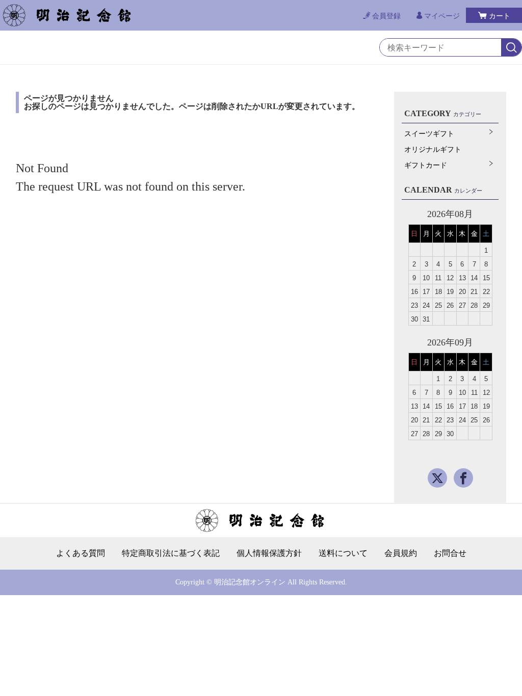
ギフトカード (425, 165)
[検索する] (511, 48)
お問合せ (450, 553)
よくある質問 (80, 553)
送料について (343, 553)
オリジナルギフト (432, 149)
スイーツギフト (429, 134)
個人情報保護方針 (269, 553)
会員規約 (400, 553)
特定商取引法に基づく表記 (171, 553)
